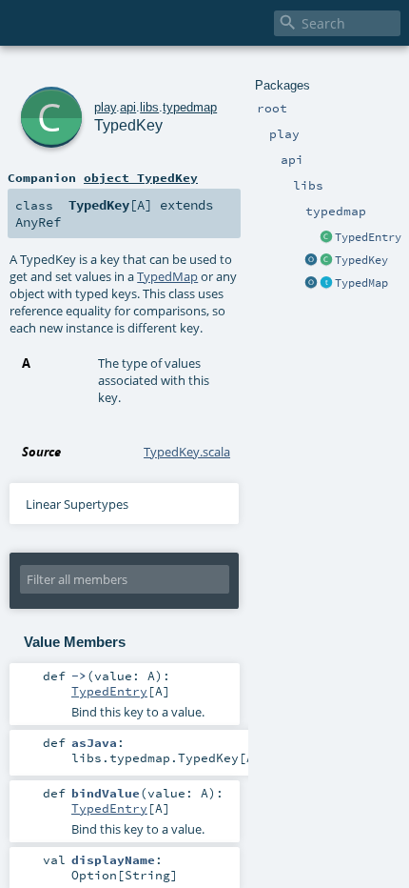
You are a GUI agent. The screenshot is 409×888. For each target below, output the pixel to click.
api (128, 107)
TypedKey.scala (187, 451)
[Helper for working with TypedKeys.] (311, 261)
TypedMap (361, 283)
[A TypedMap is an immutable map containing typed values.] (326, 284)
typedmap (190, 107)
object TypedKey (141, 177)
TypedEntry (368, 237)
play (105, 107)
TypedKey (361, 260)
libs (149, 107)
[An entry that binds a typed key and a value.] (326, 238)
